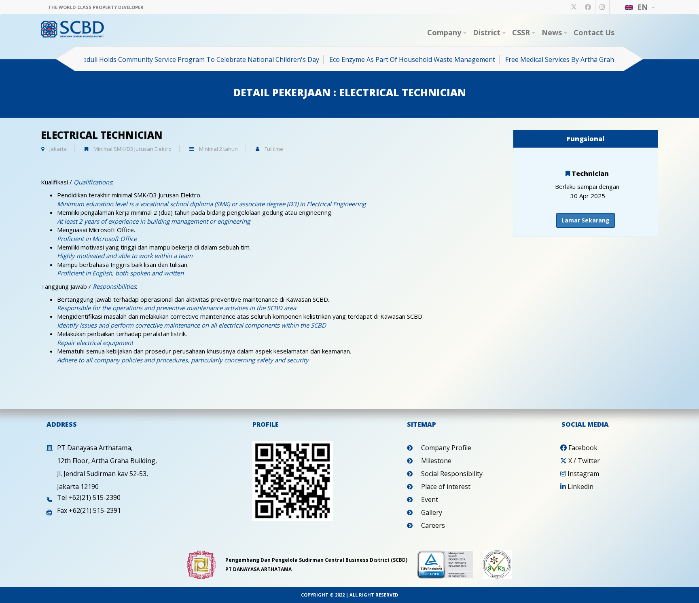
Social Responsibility (452, 473)
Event (429, 499)
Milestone (436, 460)
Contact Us (594, 32)
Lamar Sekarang (585, 220)
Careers (433, 525)
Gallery (431, 512)
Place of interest (445, 486)
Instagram (583, 473)
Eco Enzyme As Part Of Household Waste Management (399, 59)
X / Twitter (584, 460)
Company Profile (446, 447)
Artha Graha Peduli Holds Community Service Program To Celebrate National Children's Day (166, 59)
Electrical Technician (102, 135)
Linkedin (580, 486)
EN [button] (642, 7)
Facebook (582, 447)
